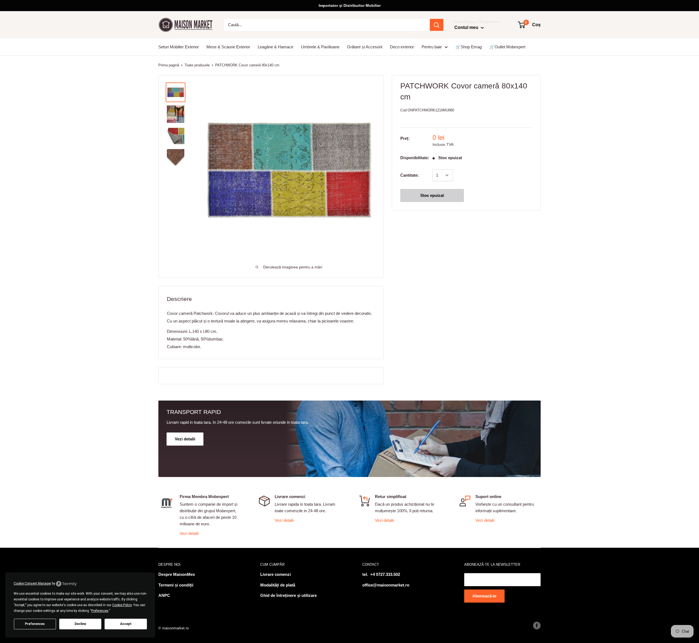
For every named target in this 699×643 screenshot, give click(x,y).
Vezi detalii (189, 533)
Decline (80, 624)
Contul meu (466, 27)
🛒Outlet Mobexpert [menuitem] (507, 47)
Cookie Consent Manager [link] (32, 583)
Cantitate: (409, 175)
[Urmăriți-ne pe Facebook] (537, 625)
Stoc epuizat (432, 195)
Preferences (35, 624)
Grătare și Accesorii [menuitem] (364, 47)
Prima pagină (168, 65)
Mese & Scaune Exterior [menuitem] (228, 47)
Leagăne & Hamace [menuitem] (275, 47)
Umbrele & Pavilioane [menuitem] (320, 47)
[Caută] (436, 25)
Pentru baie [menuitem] (432, 47)
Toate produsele (197, 65)
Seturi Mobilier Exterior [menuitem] (178, 47)
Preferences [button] (99, 611)
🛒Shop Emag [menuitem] (468, 47)
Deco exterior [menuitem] (402, 47)
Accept (126, 624)
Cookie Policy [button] (122, 605)
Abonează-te (484, 596)
